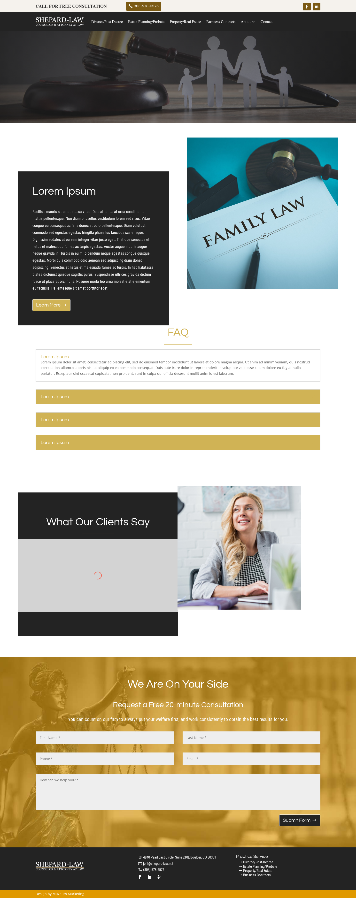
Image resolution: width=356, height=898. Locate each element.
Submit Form (296, 820)
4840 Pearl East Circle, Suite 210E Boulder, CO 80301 (179, 857)
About (245, 21)
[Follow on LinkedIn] (316, 6)
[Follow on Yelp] (159, 877)
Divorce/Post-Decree (258, 862)
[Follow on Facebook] (307, 6)
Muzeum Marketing (68, 893)
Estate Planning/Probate (146, 21)
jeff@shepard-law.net (158, 863)
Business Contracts (220, 21)
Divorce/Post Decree (107, 21)
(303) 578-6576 (153, 869)
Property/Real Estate (185, 21)
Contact (266, 21)
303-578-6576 (146, 6)
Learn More (48, 305)
